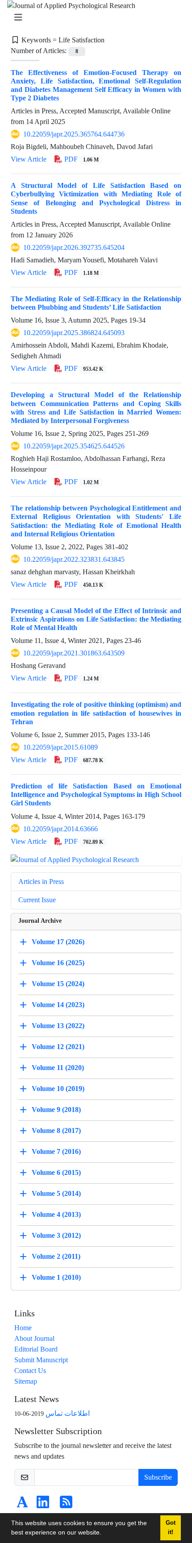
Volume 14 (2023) (58, 1004)
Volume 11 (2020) (58, 1067)
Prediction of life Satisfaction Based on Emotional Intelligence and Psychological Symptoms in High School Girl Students (96, 794)
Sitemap (25, 1381)
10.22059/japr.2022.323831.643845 (74, 559)
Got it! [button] (170, 1527)
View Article (28, 159)
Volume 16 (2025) (58, 962)
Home (23, 1327)
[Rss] (66, 1505)
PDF (81, 159)
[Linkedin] (43, 1505)
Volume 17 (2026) (58, 941)
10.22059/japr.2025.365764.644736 (74, 134)
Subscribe (158, 1477)
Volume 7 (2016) (56, 1151)
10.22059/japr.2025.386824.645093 (74, 332)
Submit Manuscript (41, 1360)
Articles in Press (41, 881)
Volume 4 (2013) (56, 1214)
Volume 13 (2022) (58, 1025)
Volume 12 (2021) (58, 1046)
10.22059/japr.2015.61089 (60, 747)
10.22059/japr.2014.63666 (60, 829)
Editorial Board (36, 1349)
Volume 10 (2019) (58, 1088)
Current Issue (37, 900)
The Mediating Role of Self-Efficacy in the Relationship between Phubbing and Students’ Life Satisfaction (96, 302)
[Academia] (22, 1505)
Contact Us (30, 1370)
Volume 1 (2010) (56, 1277)
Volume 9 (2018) (56, 1109)
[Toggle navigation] (93, 17)
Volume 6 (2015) (56, 1172)
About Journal (34, 1338)
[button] (104, 1533)
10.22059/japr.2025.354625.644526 (74, 446)
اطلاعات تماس (68, 1413)
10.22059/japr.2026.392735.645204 (74, 247)
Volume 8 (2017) (56, 1130)
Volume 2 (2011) (56, 1256)
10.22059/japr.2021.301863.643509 (74, 653)
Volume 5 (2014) (56, 1193)
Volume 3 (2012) (56, 1235)
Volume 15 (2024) (58, 983)
